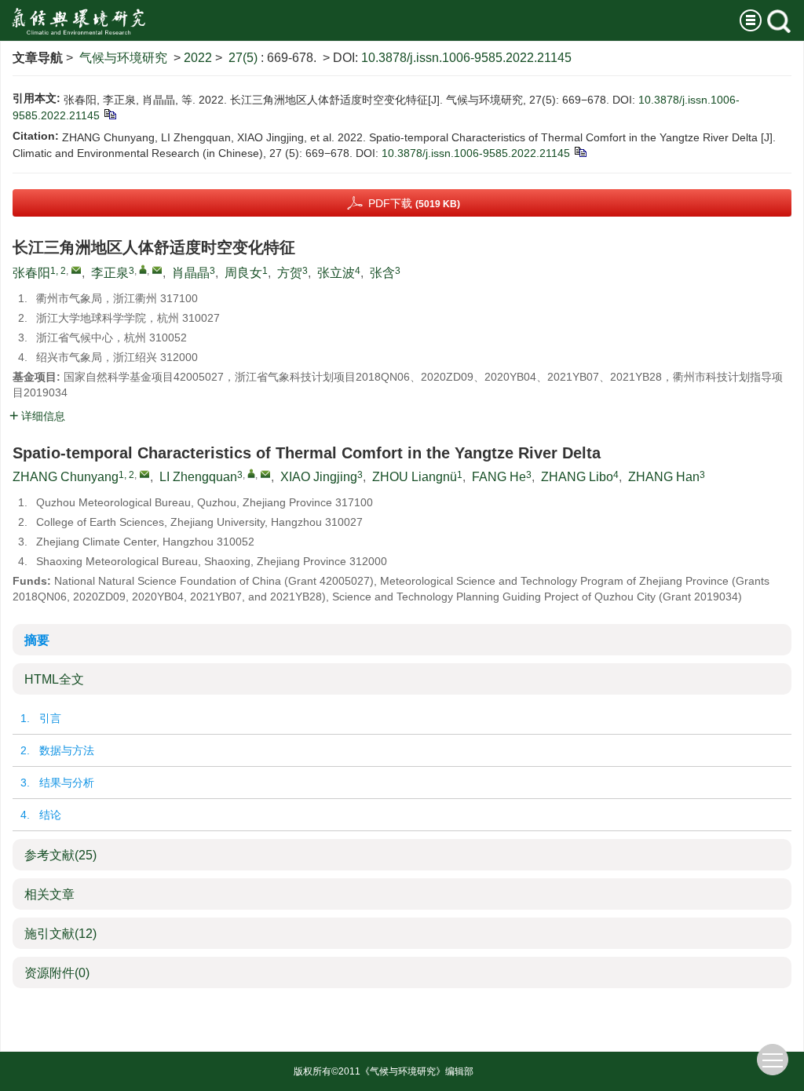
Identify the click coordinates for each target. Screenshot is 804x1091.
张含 (382, 272)
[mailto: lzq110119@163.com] (265, 474)
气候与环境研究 (123, 57)
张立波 (336, 272)
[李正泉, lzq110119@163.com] (143, 269)
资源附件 (57, 973)
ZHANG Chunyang (66, 476)
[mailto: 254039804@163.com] (144, 474)
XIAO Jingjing (318, 476)
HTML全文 (54, 679)
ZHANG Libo (577, 476)
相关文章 (49, 894)
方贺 (289, 272)
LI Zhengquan (198, 476)
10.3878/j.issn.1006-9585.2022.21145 (466, 57)
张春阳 (31, 272)
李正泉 (110, 272)
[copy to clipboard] (580, 151)
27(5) (244, 57)
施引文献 (60, 933)
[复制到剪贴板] (109, 114)
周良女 (243, 272)
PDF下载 (414, 203)
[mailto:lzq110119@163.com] (157, 270)
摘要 (36, 640)
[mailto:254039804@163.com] (76, 270)
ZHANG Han (664, 476)
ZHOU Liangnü (414, 476)
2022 (198, 57)
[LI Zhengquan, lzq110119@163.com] (251, 473)
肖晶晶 (191, 272)
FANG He (499, 476)
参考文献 (60, 855)
